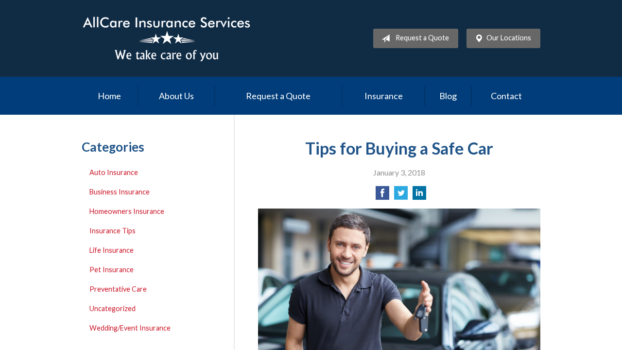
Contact (506, 95)
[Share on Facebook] (382, 195)
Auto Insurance (113, 172)
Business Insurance (119, 192)
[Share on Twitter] (401, 195)
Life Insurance (111, 250)
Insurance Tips (112, 231)
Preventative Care (118, 289)
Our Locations (508, 38)
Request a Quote (422, 38)
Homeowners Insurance (126, 211)
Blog (448, 95)
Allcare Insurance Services (167, 38)
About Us (176, 95)
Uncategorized (112, 308)
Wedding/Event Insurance (130, 328)
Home (109, 95)
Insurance (383, 95)
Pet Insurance (111, 269)
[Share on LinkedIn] (419, 195)
